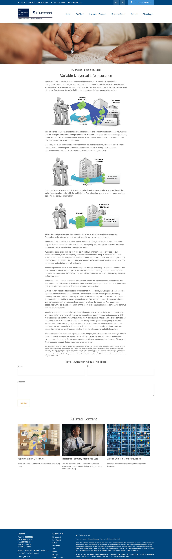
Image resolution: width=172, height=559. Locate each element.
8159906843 (28, 537)
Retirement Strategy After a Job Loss (80, 459)
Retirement (56, 537)
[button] (68, 14)
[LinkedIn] (116, 2)
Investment (56, 540)
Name (20, 366)
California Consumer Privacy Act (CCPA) (134, 554)
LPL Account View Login (142, 2)
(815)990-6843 (59, 2)
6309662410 (27, 539)
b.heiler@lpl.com (77, 2)
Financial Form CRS (84, 535)
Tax (53, 548)
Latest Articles (57, 557)
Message (21, 381)
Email (89, 366)
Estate (54, 543)
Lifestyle (55, 554)
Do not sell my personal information (119, 556)
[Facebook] (122, 2)
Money (54, 551)
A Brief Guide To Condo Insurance (124, 459)
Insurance (56, 546)
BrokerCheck (116, 539)
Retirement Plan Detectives (31, 459)
